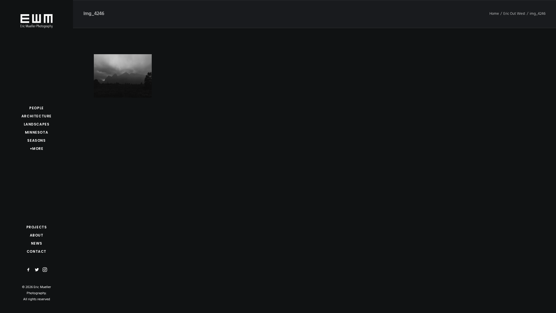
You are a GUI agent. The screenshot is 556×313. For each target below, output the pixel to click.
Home (494, 14)
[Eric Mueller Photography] (36, 21)
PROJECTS (36, 227)
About (36, 235)
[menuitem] (36, 108)
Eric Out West (514, 14)
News (36, 243)
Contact (36, 251)
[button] (29, 270)
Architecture (36, 116)
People (36, 107)
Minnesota (36, 132)
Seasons (36, 140)
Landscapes (37, 124)
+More (36, 148)
